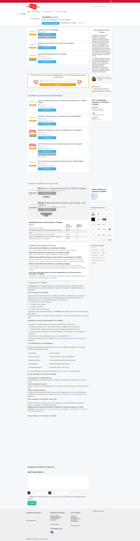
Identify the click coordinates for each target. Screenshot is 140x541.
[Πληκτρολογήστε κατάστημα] (111, 6)
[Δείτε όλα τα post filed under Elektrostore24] (109, 229)
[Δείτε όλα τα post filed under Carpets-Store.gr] (104, 224)
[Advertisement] (101, 155)
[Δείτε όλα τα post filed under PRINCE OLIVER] (93, 240)
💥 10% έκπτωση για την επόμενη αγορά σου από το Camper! (60, 144)
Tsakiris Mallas (51, 107)
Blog (111, 1)
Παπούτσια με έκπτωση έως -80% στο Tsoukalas (56, 43)
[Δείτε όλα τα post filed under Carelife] (93, 235)
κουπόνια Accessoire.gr (77, 338)
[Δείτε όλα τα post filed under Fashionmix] (98, 240)
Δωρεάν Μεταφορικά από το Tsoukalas (52, 54)
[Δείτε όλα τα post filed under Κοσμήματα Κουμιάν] (93, 219)
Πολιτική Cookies (75, 521)
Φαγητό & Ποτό (95, 250)
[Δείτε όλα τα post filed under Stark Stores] (104, 219)
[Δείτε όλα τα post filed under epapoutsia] (93, 229)
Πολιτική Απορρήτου (76, 518)
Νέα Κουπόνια (36, 11)
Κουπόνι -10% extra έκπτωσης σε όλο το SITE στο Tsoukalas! (64, 188)
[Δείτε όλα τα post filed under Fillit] (93, 224)
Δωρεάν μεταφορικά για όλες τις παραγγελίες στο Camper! (60, 130)
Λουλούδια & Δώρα (54, 516)
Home (18, 14)
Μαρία (102, 77)
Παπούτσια (56, 518)
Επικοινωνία (74, 516)
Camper (50, 134)
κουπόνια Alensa (62, 394)
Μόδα (102, 250)
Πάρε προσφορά (47, 193)
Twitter (94, 199)
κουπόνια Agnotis (63, 371)
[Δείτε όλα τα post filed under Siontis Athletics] (104, 235)
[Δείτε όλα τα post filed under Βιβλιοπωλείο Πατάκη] (98, 213)
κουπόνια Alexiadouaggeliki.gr (76, 394)
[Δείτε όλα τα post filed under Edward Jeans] (98, 229)
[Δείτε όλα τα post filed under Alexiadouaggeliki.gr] (104, 213)
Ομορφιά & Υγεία (96, 252)
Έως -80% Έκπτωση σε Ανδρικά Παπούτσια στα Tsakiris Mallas (61, 161)
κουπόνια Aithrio (74, 409)
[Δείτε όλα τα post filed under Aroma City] (109, 213)
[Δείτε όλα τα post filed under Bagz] (109, 224)
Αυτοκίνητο (53, 520)
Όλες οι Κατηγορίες (47, 11)
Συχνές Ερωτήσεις (75, 525)
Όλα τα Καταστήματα (61, 11)
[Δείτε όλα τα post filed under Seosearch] (98, 235)
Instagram (95, 197)
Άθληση (104, 252)
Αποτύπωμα (74, 517)
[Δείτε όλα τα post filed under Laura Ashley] (109, 219)
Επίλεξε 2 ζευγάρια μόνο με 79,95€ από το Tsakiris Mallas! (59, 116)
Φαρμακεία (94, 263)
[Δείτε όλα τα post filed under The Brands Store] (109, 235)
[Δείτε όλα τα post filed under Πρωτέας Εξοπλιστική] (93, 213)
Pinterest (95, 196)
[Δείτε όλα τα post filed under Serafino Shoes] (109, 240)
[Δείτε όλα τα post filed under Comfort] (98, 219)
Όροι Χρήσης (74, 520)
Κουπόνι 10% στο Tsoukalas (48, 30)
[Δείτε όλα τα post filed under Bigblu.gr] (98, 224)
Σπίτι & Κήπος (95, 255)
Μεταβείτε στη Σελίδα (51, 23)
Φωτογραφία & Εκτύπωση (98, 257)
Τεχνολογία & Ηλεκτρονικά (98, 260)
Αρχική (29, 11)
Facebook (95, 195)
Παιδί (102, 255)
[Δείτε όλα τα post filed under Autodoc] (104, 240)
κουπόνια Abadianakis (64, 338)
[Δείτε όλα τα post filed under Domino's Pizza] (104, 229)
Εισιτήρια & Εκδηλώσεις (56, 517)
